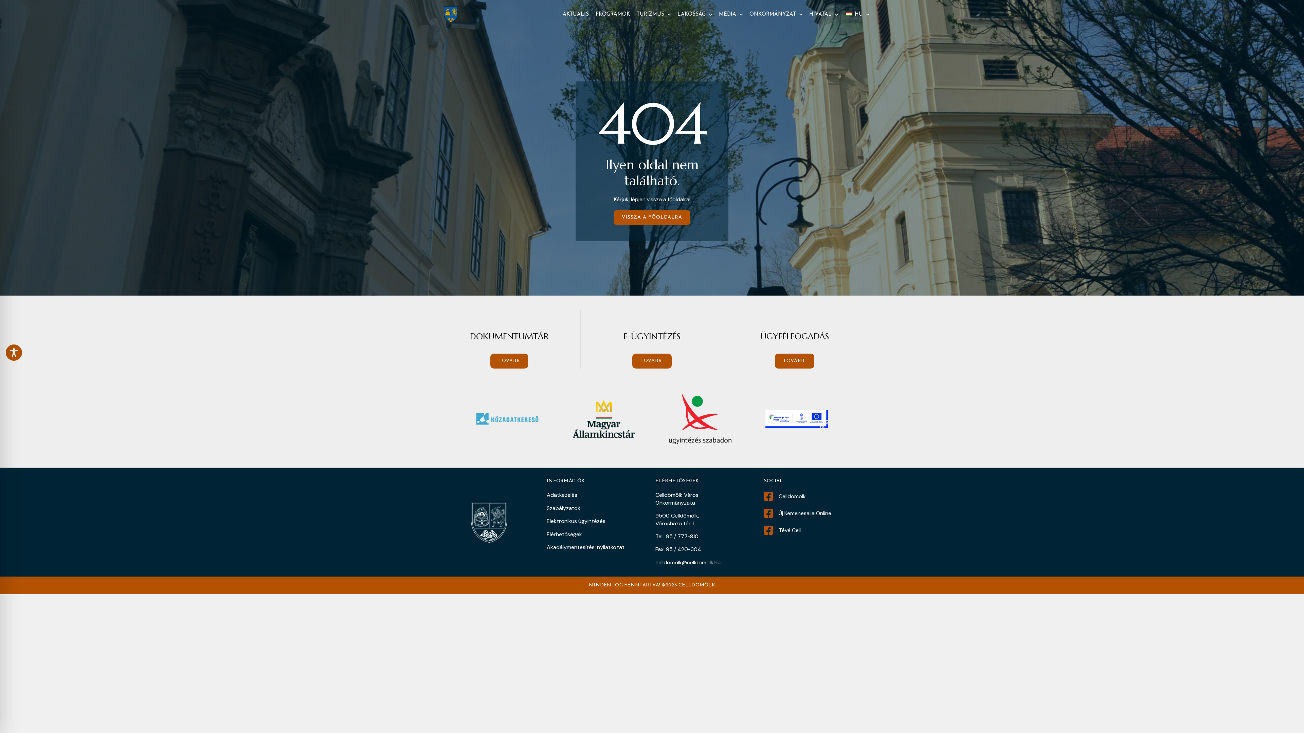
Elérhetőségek (564, 534)
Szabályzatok (563, 508)
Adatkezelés (562, 495)
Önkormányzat (772, 14)
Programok (613, 14)
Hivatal (820, 14)
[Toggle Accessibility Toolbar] (14, 352)
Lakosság (691, 14)
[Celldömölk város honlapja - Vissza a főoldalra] (451, 14)
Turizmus (650, 14)
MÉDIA (727, 14)
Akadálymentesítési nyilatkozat (585, 547)
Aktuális (576, 14)
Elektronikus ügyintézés (576, 521)
